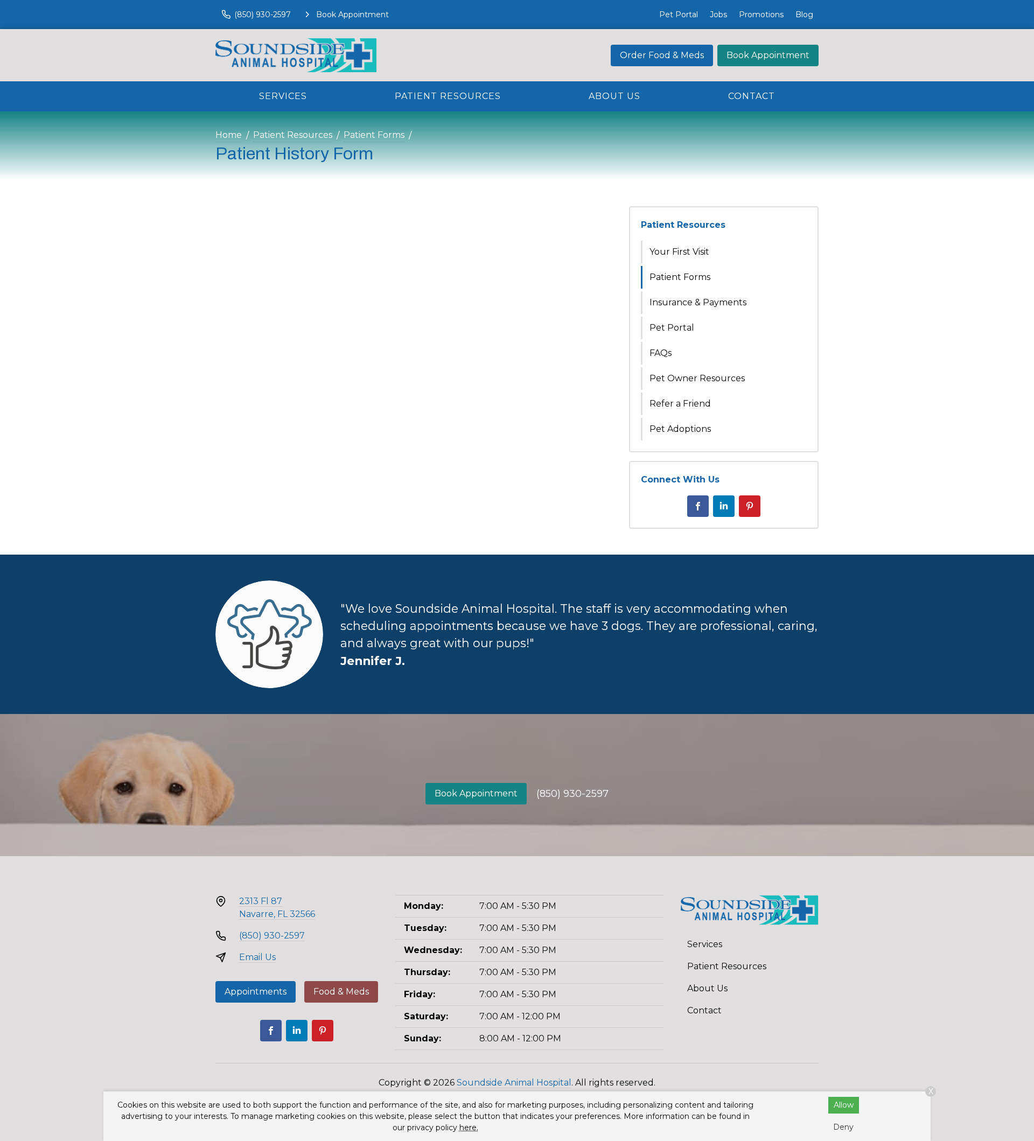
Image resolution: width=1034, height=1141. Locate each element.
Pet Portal (678, 14)
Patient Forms (374, 135)
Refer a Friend (680, 403)
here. (468, 1127)
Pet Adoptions (680, 429)
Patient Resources (448, 96)
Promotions (761, 14)
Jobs (718, 14)
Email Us (257, 957)
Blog (804, 14)
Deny (843, 1127)
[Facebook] (698, 506)
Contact (751, 96)
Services (283, 96)
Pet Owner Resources (697, 378)
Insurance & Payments (697, 302)
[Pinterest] (749, 506)
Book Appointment (767, 55)
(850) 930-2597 (572, 794)
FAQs (660, 353)
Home (228, 135)
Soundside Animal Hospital (514, 1082)
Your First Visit (679, 252)
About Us (614, 96)
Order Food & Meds (662, 55)
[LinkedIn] (724, 506)
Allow (844, 1105)
